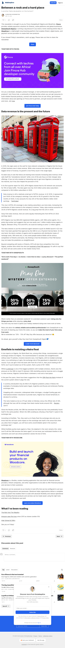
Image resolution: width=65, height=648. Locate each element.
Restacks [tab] (12, 548)
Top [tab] (3, 569)
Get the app (40, 640)
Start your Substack (28, 640)
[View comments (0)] (9, 20)
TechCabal (14, 201)
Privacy (35, 636)
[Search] (62, 569)
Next (58, 536)
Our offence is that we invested (12, 574)
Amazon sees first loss (9, 516)
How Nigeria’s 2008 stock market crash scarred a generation (19, 577)
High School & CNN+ (8, 520)
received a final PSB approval (40, 246)
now (13, 101)
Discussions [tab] (14, 569)
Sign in (60, 3)
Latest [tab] (7, 569)
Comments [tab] (5, 548)
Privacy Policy (45, 618)
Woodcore (5, 480)
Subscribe (53, 2)
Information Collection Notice (32, 618)
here (33, 37)
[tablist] (8, 548)
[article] (32, 577)
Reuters (56, 403)
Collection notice (47, 636)
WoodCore (5, 31)
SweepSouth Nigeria (8, 29)
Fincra (58, 24)
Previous (8, 536)
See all (5, 606)
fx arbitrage (9, 369)
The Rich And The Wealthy (10, 512)
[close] (48, 586)
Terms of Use (40, 616)
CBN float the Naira (49, 377)
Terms (40, 636)
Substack (24, 644)
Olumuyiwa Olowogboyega (12, 14)
